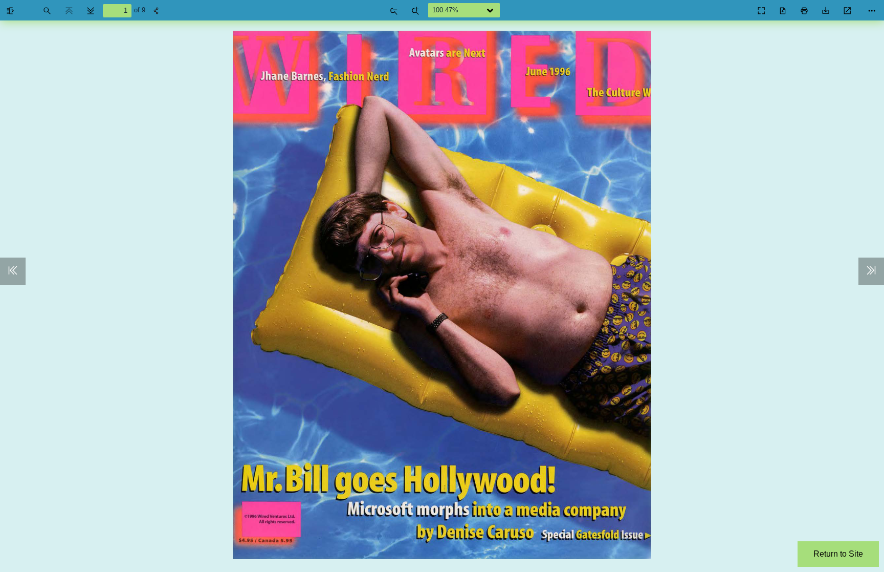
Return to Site (838, 553)
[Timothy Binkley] (738, 8)
